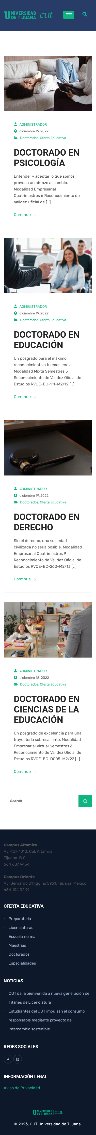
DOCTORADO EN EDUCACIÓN (47, 340)
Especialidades (22, 963)
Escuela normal (22, 936)
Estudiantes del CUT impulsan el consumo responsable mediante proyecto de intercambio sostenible (47, 1020)
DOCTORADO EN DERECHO (47, 522)
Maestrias (17, 945)
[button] (84, 14)
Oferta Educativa (53, 138)
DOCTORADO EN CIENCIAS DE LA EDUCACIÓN (47, 709)
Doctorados (29, 138)
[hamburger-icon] (68, 15)
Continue (23, 214)
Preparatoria (20, 918)
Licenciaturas (21, 927)
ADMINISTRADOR (33, 124)
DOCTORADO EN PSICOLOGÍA (47, 157)
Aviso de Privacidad (22, 1088)
